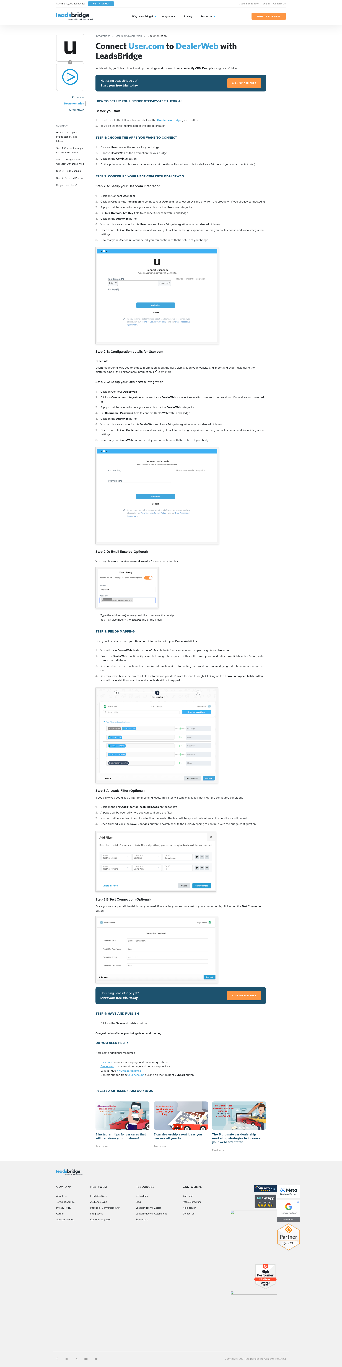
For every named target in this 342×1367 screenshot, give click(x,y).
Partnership (142, 1219)
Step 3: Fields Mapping (68, 171)
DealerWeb (107, 1066)
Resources (207, 16)
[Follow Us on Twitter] (96, 1359)
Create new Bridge (169, 120)
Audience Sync (98, 1202)
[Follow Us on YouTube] (86, 1359)
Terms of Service (65, 1202)
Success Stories (65, 1219)
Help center (189, 1208)
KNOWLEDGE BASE (129, 1071)
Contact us (189, 1214)
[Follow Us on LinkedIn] (76, 1359)
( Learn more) (162, 372)
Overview (78, 97)
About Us (61, 1196)
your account (136, 1075)
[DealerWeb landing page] (70, 77)
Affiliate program (192, 1202)
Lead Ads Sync (98, 1196)
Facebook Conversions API (105, 1208)
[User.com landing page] (70, 48)
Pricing (188, 16)
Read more (101, 1146)
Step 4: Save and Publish (69, 178)
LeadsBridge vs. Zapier (148, 1208)
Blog (138, 1202)
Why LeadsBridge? (142, 16)
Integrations (168, 16)
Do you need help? (66, 185)
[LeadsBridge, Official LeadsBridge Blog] (74, 16)
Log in (266, 4)
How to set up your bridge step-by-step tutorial (66, 137)
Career (60, 1214)
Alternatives (76, 110)
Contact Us (279, 4)
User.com (106, 1062)
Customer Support (249, 4)
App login (188, 1196)
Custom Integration (100, 1219)
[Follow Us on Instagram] (66, 1359)
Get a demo (142, 1196)
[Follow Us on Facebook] (57, 1359)
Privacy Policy (63, 1208)
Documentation (74, 103)
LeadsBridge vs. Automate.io (151, 1214)
